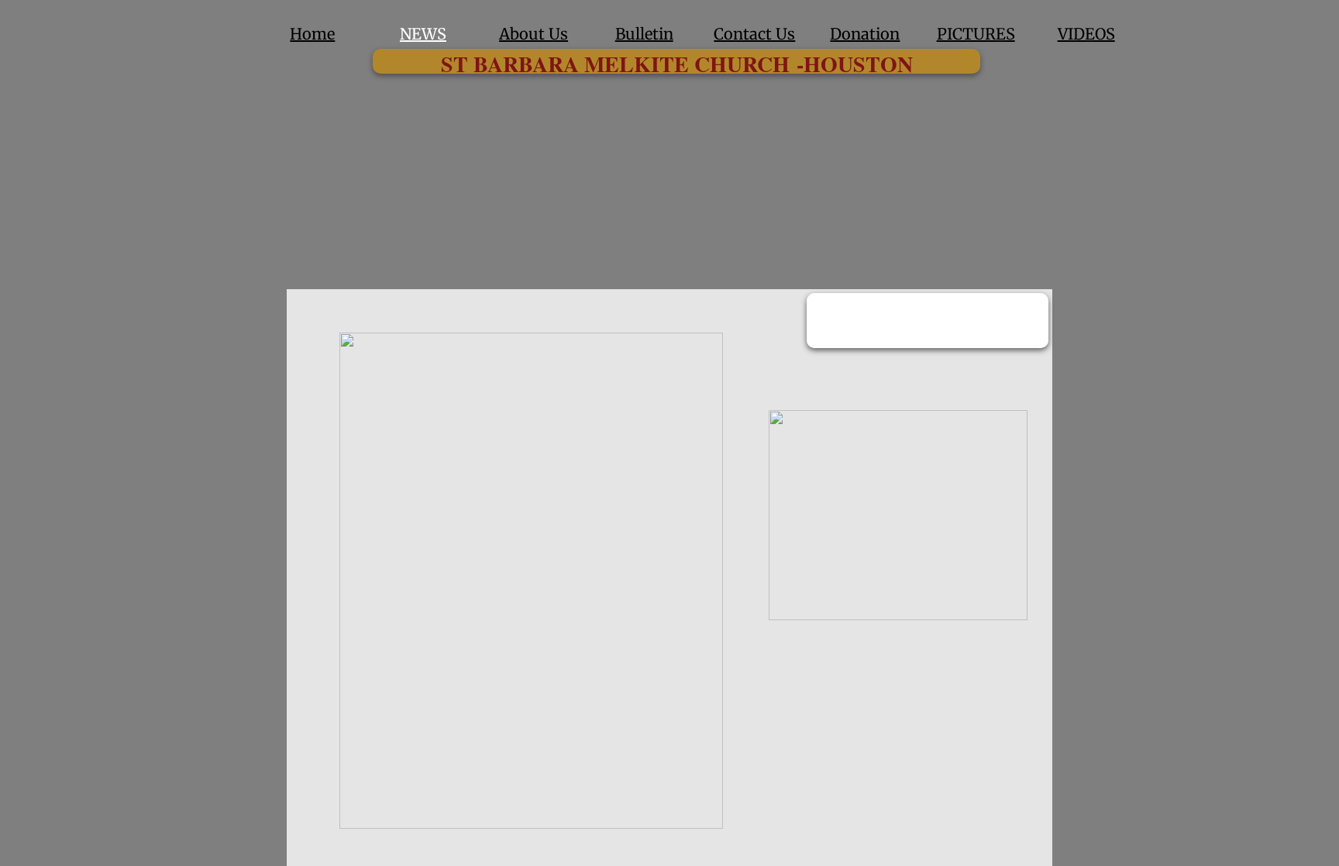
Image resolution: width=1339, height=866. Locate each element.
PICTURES (976, 33)
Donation (865, 33)
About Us (533, 33)
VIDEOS (1086, 33)
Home (312, 33)
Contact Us (754, 33)
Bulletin (644, 33)
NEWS (423, 33)
